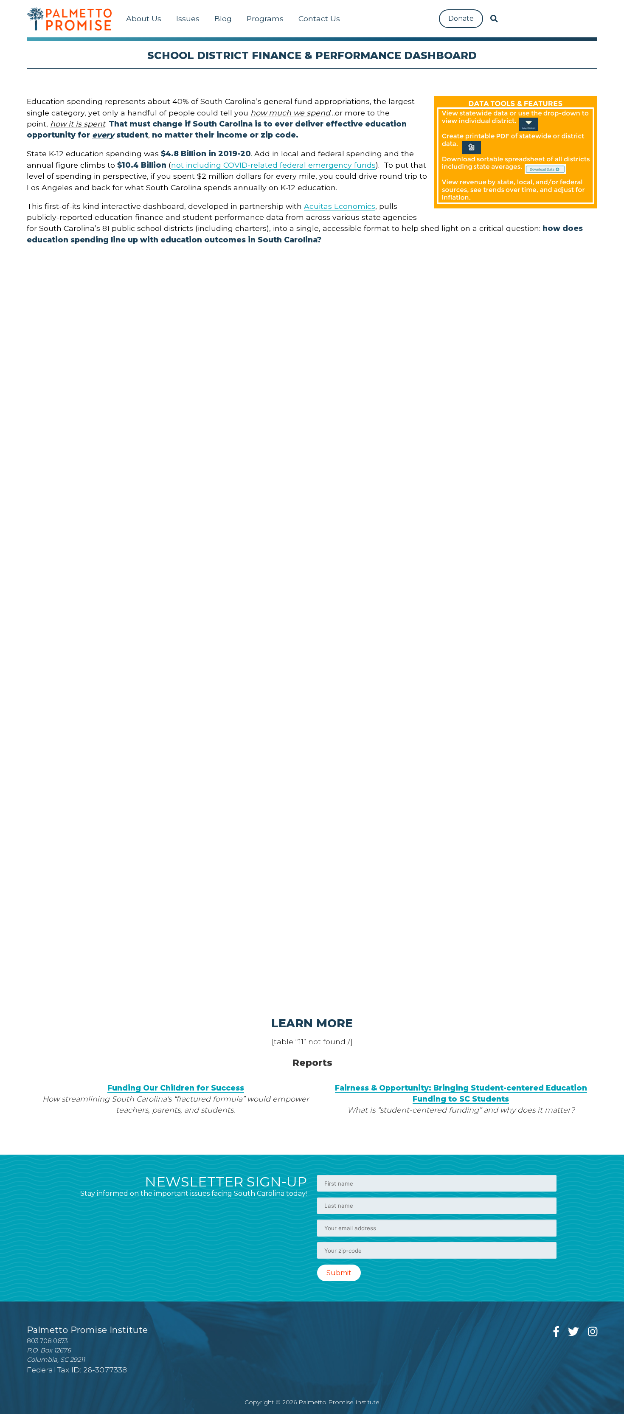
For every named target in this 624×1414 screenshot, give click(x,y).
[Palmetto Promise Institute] (69, 19)
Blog (223, 18)
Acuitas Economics (339, 206)
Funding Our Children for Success (175, 1087)
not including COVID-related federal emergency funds (273, 164)
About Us (143, 18)
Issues (188, 18)
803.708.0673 (47, 1341)
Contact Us (319, 18)
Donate (461, 18)
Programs (265, 18)
